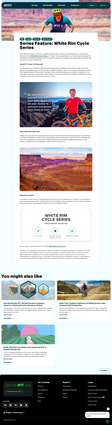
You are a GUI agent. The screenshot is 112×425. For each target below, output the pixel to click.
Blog (39, 401)
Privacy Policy (92, 401)
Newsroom (41, 397)
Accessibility (92, 386)
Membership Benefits (70, 390)
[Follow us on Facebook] (16, 405)
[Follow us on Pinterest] (10, 405)
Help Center (67, 386)
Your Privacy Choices (95, 397)
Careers (40, 394)
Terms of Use (92, 405)
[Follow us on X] (21, 405)
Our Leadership (43, 390)
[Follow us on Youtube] (5, 405)
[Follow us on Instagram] (26, 405)
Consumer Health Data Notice (97, 390)
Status (65, 394)
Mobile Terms (92, 394)
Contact (65, 397)
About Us (41, 386)
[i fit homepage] (7, 5)
